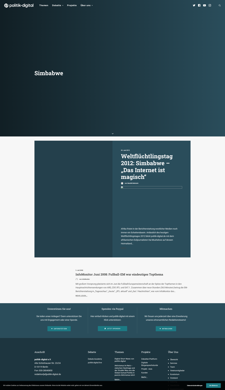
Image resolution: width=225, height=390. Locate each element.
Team (172, 367)
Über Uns (173, 352)
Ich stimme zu (213, 385)
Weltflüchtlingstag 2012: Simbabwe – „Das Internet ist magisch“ (147, 166)
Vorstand (174, 378)
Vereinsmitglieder (177, 370)
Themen (43, 5)
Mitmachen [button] (167, 329)
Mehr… (118, 379)
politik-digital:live (95, 362)
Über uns (86, 5)
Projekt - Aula (146, 369)
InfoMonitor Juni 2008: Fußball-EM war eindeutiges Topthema (119, 274)
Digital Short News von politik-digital (124, 360)
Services (173, 363)
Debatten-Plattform (149, 359)
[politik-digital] (18, 6)
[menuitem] (44, 5)
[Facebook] (200, 5)
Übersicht (174, 359)
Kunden (144, 373)
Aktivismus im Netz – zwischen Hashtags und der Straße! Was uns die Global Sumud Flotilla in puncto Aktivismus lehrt (125, 370)
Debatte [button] (56, 5)
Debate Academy (95, 359)
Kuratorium (174, 374)
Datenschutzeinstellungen (194, 385)
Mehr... (124, 248)
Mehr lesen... (81, 295)
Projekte (72, 5)
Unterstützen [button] (60, 329)
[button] (220, 5)
